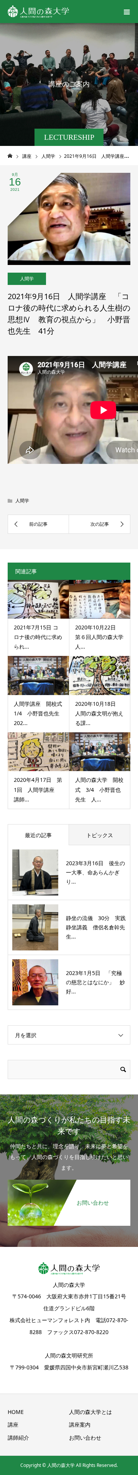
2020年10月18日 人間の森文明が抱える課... (99, 713)
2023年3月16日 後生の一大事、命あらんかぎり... (95, 872)
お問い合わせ (85, 1437)
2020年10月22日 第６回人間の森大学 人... (102, 637)
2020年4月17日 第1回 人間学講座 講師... (38, 789)
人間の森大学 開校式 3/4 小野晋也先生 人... (99, 789)
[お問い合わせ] (69, 1184)
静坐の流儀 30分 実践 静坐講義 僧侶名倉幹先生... (98, 927)
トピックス (99, 835)
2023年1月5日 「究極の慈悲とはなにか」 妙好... (95, 982)
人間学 (27, 278)
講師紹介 (18, 1437)
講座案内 (79, 1424)
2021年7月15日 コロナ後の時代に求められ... (38, 637)
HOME (16, 1411)
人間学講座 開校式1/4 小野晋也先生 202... (39, 713)
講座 (13, 1424)
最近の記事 (38, 835)
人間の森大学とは (90, 1411)
